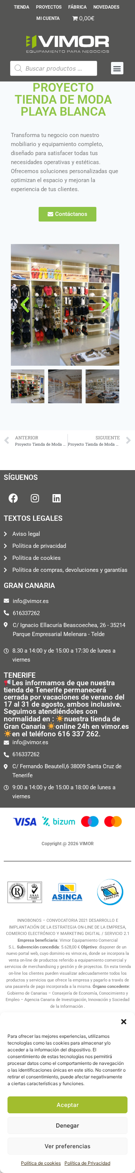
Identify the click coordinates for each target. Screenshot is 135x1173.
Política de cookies (41, 1163)
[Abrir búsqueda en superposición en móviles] (53, 68)
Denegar (67, 1125)
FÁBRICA (77, 7)
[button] (124, 1021)
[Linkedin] (56, 497)
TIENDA (21, 7)
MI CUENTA (48, 18)
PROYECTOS (49, 7)
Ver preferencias (67, 1146)
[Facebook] (13, 497)
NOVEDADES (106, 7)
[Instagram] (35, 497)
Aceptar (68, 1104)
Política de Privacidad (87, 1163)
